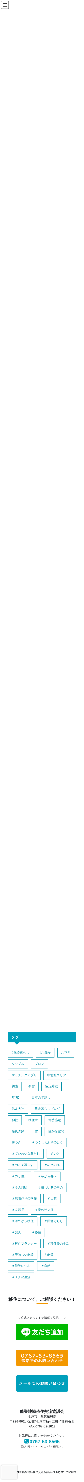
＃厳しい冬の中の (50, 1187)
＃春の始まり (44, 1209)
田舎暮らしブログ (47, 1108)
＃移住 (36, 1232)
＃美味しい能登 (23, 1254)
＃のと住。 (19, 1176)
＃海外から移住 (23, 1221)
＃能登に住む (21, 1266)
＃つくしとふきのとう (47, 1142)
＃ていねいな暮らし (26, 1153)
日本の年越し (41, 1097)
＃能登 (49, 1254)
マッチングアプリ (24, 1075)
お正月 (66, 1052)
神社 (15, 1120)
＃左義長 (18, 1209)
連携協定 (54, 1120)
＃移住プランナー (24, 1243)
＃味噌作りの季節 (24, 1198)
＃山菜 (52, 1198)
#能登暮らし (20, 1052)
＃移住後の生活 (58, 1243)
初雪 (31, 1086)
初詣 (15, 1086)
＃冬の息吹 (19, 1187)
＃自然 (45, 1266)
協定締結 (51, 1086)
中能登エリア (56, 1075)
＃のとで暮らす (23, 1165)
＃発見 (16, 1232)
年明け (16, 1097)
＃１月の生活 (21, 1277)
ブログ (39, 1064)
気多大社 (18, 1108)
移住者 (33, 1120)
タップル (18, 1064)
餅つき (16, 1142)
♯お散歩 (45, 1052)
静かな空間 (56, 1131)
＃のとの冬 (52, 1165)
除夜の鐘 (18, 1131)
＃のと (55, 1153)
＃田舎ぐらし (53, 1221)
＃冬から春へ (47, 1176)
